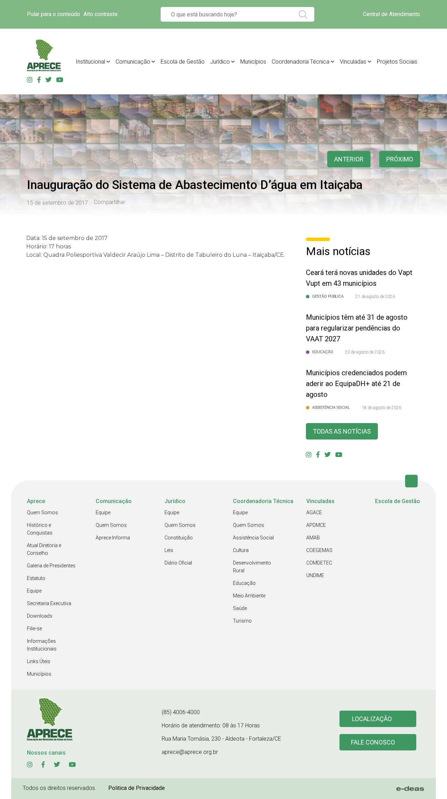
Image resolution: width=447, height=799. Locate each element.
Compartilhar (109, 202)
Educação (244, 583)
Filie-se (34, 628)
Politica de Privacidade (136, 788)
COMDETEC (319, 563)
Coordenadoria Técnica (300, 61)
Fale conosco (373, 742)
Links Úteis (38, 661)
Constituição (178, 537)
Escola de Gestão (183, 61)
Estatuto (36, 578)
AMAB (313, 537)
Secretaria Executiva (49, 603)
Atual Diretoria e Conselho (44, 549)
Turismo (242, 621)
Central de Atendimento (391, 14)
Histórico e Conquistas (39, 529)
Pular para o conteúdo (53, 14)
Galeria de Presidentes (51, 565)
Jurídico (220, 61)
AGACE (314, 512)
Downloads (39, 616)
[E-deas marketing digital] (410, 788)
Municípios (253, 61)
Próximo (399, 159)
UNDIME (315, 575)
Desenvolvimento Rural (252, 566)
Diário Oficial (178, 563)
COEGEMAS (319, 550)
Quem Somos (42, 512)
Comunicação (133, 61)
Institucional (90, 61)
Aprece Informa (113, 537)
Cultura (241, 550)
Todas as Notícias (342, 431)
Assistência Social (253, 537)
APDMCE (316, 525)
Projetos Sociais (397, 61)
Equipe (34, 591)
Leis (168, 550)
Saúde (240, 608)
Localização (372, 718)
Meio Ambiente (249, 595)
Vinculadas (353, 61)
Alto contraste (100, 14)
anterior (349, 159)
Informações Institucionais (42, 645)
